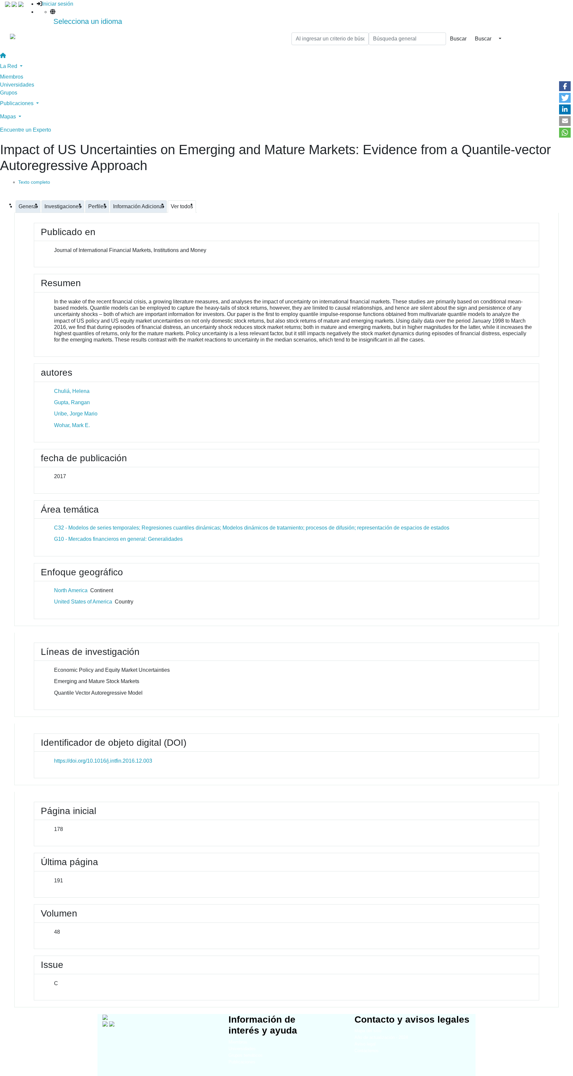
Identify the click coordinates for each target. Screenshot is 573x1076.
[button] (565, 86)
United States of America (83, 601)
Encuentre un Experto (25, 130)
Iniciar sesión (57, 4)
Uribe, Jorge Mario (75, 413)
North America (71, 590)
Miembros (11, 77)
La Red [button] (9, 66)
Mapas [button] (8, 116)
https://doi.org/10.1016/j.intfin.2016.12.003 (103, 761)
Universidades (17, 85)
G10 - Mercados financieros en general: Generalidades (118, 539)
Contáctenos (366, 1050)
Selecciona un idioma (87, 21)
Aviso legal (365, 1044)
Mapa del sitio (367, 1030)
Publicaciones (241, 1061)
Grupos (8, 92)
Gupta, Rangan (72, 402)
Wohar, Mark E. (72, 425)
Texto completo (34, 182)
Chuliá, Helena (72, 391)
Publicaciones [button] (17, 103)
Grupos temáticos (245, 1055)
